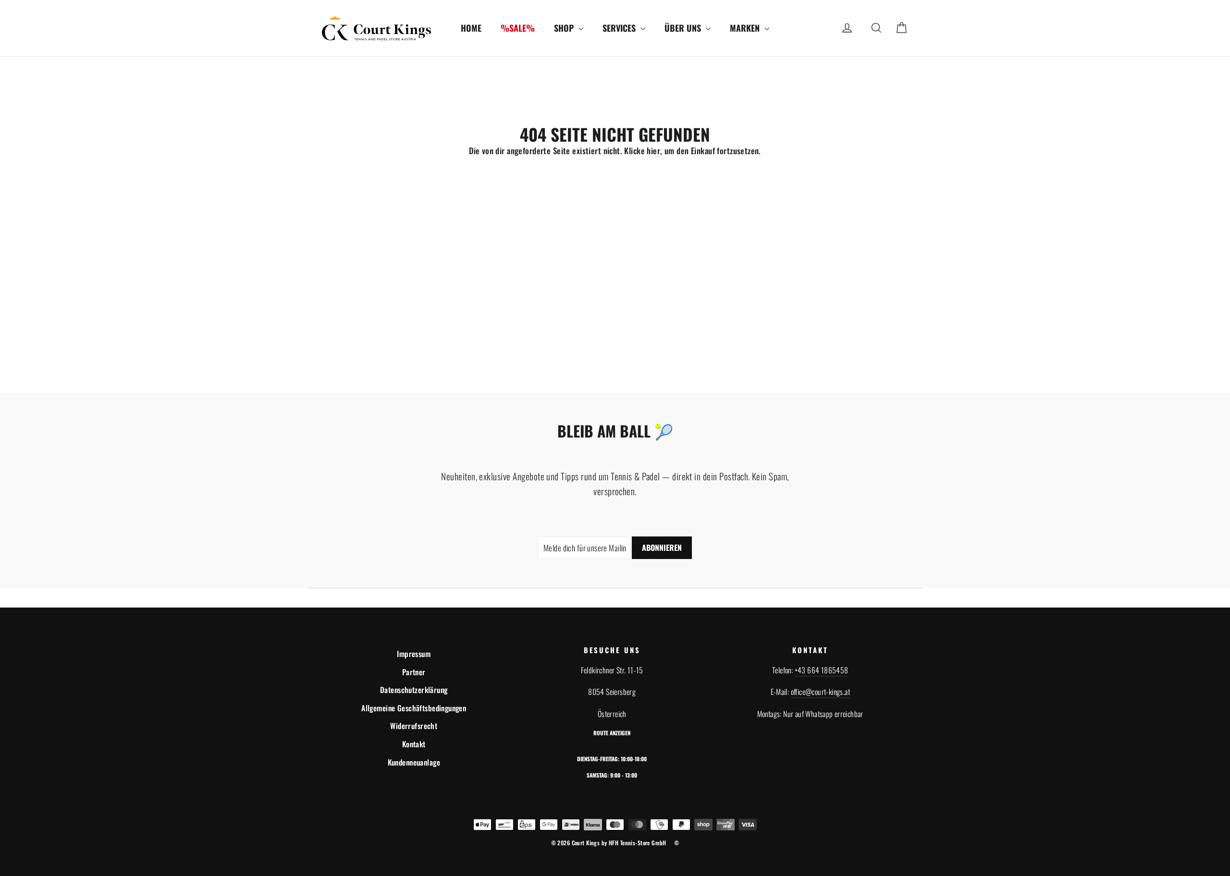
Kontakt (414, 744)
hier (653, 151)
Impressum (413, 653)
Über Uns (683, 28)
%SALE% (518, 28)
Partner (414, 672)
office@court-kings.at (820, 691)
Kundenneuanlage (414, 762)
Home (471, 28)
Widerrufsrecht (413, 725)
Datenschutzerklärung (414, 689)
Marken (746, 28)
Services (620, 28)
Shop (565, 28)
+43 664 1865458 (822, 670)
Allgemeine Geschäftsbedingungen (413, 708)
